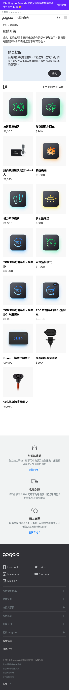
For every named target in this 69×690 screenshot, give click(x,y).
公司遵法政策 (8, 676)
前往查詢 (33, 532)
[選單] (65, 18)
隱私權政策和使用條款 (12, 664)
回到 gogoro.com (12, 12)
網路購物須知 (8, 672)
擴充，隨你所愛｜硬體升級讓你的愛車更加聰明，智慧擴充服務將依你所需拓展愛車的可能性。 (34, 39)
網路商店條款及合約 (11, 668)
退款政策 (7, 649)
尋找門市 (33, 469)
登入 (54, 73)
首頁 (5, 24)
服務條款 (7, 640)
